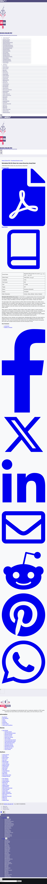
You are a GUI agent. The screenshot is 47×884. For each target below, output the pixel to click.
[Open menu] (1, 153)
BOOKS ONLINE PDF (8, 804)
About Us (5, 806)
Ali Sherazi (5, 102)
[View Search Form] (1, 115)
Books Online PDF (6, 160)
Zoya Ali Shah (5, 85)
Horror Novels (6, 57)
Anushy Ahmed (6, 75)
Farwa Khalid (5, 74)
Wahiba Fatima (6, 79)
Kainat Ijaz (5, 107)
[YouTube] (2, 1)
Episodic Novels (6, 53)
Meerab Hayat (6, 77)
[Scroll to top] (1, 812)
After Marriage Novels (7, 48)
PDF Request (5, 718)
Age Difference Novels (7, 56)
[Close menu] (0, 815)
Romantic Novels (6, 39)
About (3, 719)
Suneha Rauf (5, 78)
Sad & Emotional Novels (8, 42)
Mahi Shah (5, 99)
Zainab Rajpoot (6, 84)
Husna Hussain (6, 91)
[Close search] (1, 879)
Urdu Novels (5, 730)
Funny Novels (5, 62)
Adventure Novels (6, 43)
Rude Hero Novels (6, 50)
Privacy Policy (5, 723)
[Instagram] (2, 117)
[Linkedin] (8, 117)
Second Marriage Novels (8, 46)
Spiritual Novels (6, 40)
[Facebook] (1, 117)
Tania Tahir (5, 81)
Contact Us (5, 807)
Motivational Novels (7, 60)
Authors (3, 838)
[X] (4, 117)
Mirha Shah (5, 96)
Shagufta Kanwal (6, 112)
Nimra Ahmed (5, 68)
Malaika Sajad (6, 110)
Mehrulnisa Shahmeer (7, 89)
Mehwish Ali (5, 82)
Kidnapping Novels (7, 59)
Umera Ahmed (6, 67)
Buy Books (4, 717)
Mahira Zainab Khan (7, 95)
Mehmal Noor (5, 72)
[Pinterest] (0, 1)
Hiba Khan (5, 98)
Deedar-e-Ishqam (8, 327)
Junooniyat (6, 326)
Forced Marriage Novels (8, 45)
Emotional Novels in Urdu (17, 160)
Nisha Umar (5, 71)
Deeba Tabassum (6, 93)
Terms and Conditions (7, 725)
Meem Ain (5, 105)
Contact (4, 721)
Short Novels (5, 52)
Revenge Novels (6, 49)
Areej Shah (5, 65)
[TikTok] (4, 1)
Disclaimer (4, 722)
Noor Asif (5, 70)
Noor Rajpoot (5, 86)
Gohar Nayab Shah (6, 109)
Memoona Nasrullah (7, 103)
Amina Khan (5, 92)
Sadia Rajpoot (5, 88)
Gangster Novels (6, 55)
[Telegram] (6, 1)
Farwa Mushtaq (6, 100)
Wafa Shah (5, 106)
